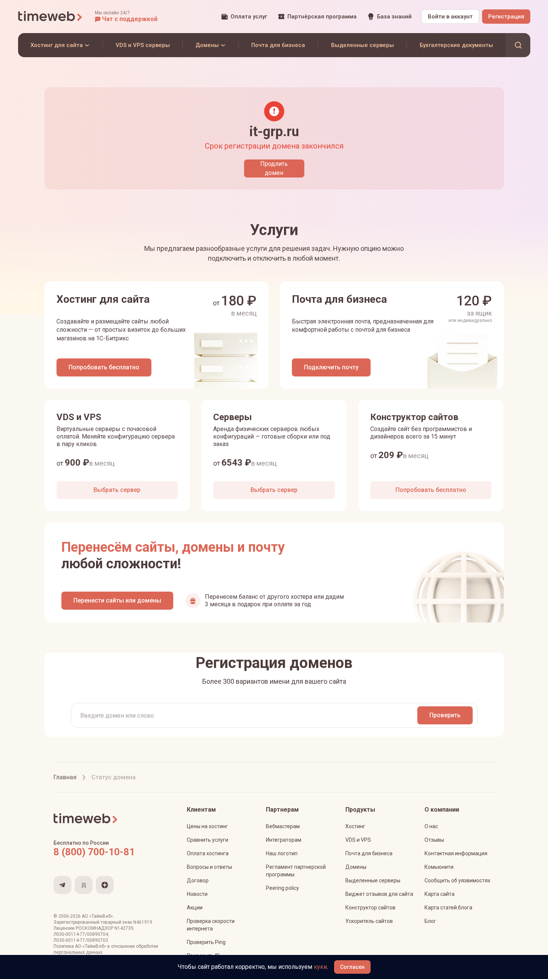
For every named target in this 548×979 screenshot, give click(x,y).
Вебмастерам (283, 826)
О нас (431, 826)
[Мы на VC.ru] (84, 885)
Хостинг (355, 826)
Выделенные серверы (372, 880)
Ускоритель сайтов (369, 921)
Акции (195, 908)
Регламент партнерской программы (296, 870)
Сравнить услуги (207, 840)
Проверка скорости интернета (211, 925)
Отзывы (434, 840)
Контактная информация (455, 853)
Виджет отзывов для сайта (379, 894)
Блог (430, 921)
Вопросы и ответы (209, 867)
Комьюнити (438, 867)
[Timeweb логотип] (50, 16)
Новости (197, 894)
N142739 (123, 928)
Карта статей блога (448, 908)
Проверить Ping (206, 942)
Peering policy (282, 888)
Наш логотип (282, 853)
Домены (355, 867)
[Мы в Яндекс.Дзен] (105, 885)
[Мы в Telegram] (62, 885)
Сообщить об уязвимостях (457, 880)
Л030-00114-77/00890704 (80, 934)
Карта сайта (439, 894)
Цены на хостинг (207, 826)
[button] (126, 16)
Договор (198, 880)
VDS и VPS (358, 840)
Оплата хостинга (208, 853)
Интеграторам (283, 840)
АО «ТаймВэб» (97, 916)
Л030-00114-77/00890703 (80, 940)
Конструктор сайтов (370, 908)
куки (320, 966)
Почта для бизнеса (368, 853)
